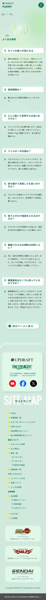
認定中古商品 (19, 465)
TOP (3, 14)
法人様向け (15, 448)
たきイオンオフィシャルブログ (23, 422)
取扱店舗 (17, 504)
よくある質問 (16, 487)
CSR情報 (14, 518)
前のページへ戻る (23, 326)
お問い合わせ (16, 426)
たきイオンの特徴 (18, 444)
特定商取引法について (19, 431)
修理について (16, 482)
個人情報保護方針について (21, 435)
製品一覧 (14, 453)
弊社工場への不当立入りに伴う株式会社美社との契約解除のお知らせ (22, 596)
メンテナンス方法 (18, 478)
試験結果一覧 (16, 469)
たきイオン (18, 457)
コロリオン (18, 461)
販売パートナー (20, 500)
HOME (13, 413)
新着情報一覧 (16, 417)
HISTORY (14, 513)
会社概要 (14, 496)
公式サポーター (20, 508)
